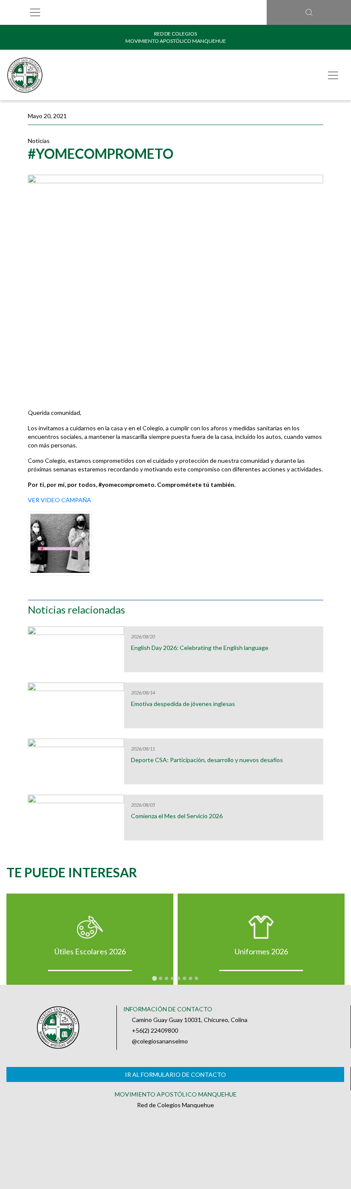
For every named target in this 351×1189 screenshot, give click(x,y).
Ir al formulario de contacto (175, 1074)
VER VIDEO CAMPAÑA (59, 500)
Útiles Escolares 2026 (90, 951)
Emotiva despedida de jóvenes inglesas (183, 703)
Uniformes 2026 (261, 951)
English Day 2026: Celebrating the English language (199, 647)
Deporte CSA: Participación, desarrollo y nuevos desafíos (207, 760)
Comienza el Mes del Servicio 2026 (177, 816)
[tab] (154, 978)
